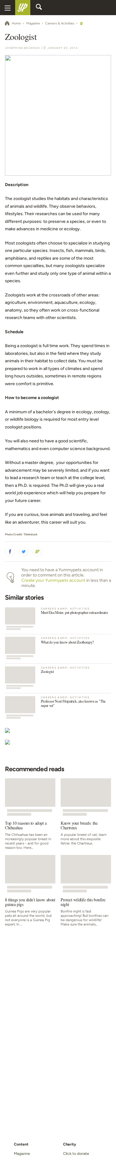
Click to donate (76, 1153)
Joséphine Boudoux (22, 47)
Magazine (22, 1153)
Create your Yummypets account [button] (53, 580)
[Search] (39, 7)
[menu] (7, 7)
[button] (10, 552)
